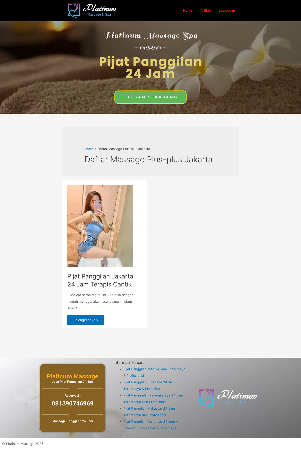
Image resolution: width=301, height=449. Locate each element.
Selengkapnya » (85, 318)
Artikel (205, 11)
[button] (150, 97)
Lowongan (227, 11)
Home (187, 11)
